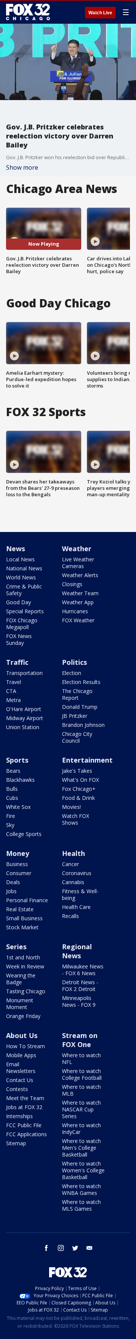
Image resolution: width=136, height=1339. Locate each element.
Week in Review (25, 966)
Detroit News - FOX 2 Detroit (80, 985)
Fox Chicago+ (79, 788)
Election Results (81, 681)
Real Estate (20, 909)
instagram (61, 1248)
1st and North (23, 957)
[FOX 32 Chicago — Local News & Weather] (28, 12)
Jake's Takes (77, 770)
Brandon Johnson (83, 724)
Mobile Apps (21, 1055)
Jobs (11, 891)
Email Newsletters (21, 1068)
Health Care (76, 906)
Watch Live (100, 12)
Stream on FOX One (79, 1040)
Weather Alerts (80, 575)
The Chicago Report (77, 694)
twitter (75, 1248)
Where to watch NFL (81, 1058)
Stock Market (22, 927)
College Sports (24, 833)
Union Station (22, 727)
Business (17, 864)
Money (17, 853)
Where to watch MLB (81, 1090)
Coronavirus (76, 873)
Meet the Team (25, 1098)
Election (71, 672)
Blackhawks (20, 779)
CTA (11, 691)
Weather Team (80, 593)
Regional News (77, 951)
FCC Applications (26, 1134)
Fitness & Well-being (80, 894)
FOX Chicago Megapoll (21, 624)
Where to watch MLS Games (81, 1205)
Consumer (18, 873)
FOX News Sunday (19, 639)
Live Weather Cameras (78, 563)
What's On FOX (80, 779)
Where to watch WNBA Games (81, 1189)
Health (73, 853)
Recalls (70, 916)
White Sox (18, 806)
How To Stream (25, 1046)
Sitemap (16, 1143)
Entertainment (87, 759)
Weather (76, 548)
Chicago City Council (77, 737)
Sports (17, 759)
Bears (13, 770)
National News (24, 568)
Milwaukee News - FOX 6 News (83, 970)
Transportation (24, 672)
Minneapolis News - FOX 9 (79, 1001)
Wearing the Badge (21, 979)
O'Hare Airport (23, 709)
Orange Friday (23, 1016)
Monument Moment (19, 1004)
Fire (10, 815)
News (15, 548)
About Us (21, 1035)
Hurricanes (75, 611)
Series (16, 946)
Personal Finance (27, 900)
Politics (74, 662)
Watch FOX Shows (75, 819)
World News (21, 577)
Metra (13, 700)
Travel (13, 681)
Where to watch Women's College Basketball (83, 1170)
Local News (20, 559)
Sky (10, 824)
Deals (13, 882)
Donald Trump (79, 706)
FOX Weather (78, 620)
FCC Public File (24, 1125)
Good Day (18, 602)
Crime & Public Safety (24, 590)
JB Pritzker (74, 715)
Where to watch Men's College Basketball (81, 1147)
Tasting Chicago (25, 991)
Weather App (78, 602)
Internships (19, 1116)
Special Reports (25, 611)
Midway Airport (24, 718)
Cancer (70, 864)
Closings (72, 584)
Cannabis (73, 882)
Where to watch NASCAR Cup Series (81, 1109)
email (89, 1248)
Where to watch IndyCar (81, 1128)
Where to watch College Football (82, 1074)
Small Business (24, 918)
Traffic (17, 662)
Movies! (71, 806)
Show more (22, 167)
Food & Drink (78, 797)
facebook (46, 1248)
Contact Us (19, 1080)
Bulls (12, 788)
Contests (17, 1089)
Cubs (12, 797)
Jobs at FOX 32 (24, 1107)
